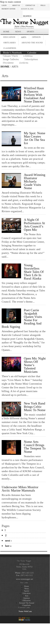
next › (8, 540)
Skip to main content (10, 1)
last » (8, 545)
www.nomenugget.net (24, 579)
